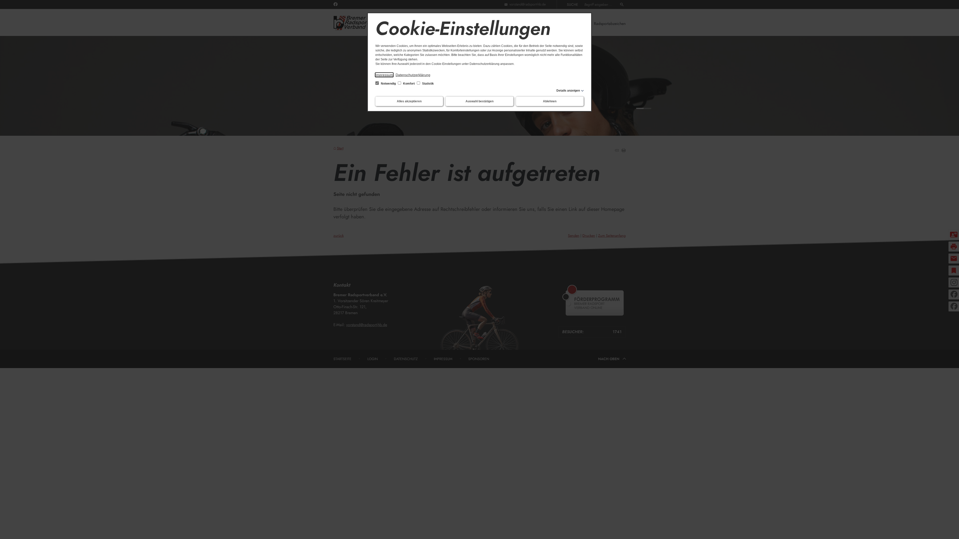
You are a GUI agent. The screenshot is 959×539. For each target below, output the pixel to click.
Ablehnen (549, 101)
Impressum (384, 75)
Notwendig (388, 83)
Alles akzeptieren (409, 101)
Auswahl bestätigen (479, 101)
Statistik (427, 83)
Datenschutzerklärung (413, 75)
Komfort (409, 83)
